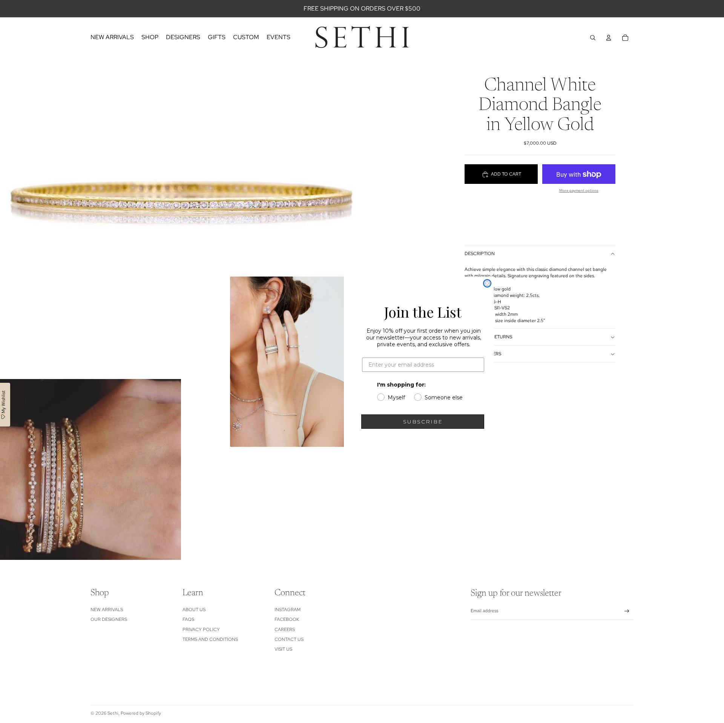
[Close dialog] (487, 283)
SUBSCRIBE (423, 421)
